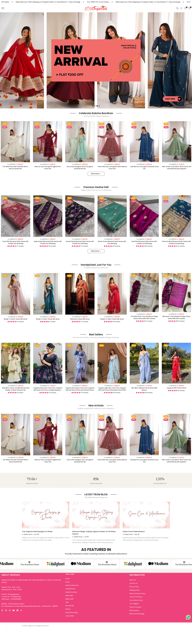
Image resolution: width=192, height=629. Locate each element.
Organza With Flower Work (176, 388)
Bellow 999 (69, 596)
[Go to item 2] (95, 105)
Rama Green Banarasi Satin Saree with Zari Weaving (112, 242)
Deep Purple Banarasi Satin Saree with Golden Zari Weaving (48, 242)
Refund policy (134, 610)
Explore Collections (72, 585)
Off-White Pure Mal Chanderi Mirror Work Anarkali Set (15, 168)
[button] (28, 124)
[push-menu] (3, 8)
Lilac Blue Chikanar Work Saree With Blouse (144, 389)
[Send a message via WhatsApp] (188, 617)
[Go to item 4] (99, 105)
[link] (96, 60)
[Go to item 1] (92, 105)
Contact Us (133, 583)
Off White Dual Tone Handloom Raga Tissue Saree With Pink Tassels (144, 317)
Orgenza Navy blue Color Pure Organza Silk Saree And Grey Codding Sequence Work (47, 389)
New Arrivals (70, 606)
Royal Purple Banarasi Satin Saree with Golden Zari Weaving (80, 242)
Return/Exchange (72, 612)
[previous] (28, 515)
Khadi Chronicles (71, 592)
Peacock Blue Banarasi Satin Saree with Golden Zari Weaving (176, 242)
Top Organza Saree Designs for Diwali (37, 531)
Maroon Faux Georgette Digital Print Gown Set (48, 168)
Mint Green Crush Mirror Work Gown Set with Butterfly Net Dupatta (176, 168)
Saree (68, 582)
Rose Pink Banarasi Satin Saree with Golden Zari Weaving (15, 242)
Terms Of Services (136, 597)
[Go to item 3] (97, 105)
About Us (133, 580)
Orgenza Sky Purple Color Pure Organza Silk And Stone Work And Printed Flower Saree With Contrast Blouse (79, 389)
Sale (67, 602)
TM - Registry (134, 604)
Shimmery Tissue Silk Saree (80, 319)
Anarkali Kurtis (70, 589)
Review (68, 609)
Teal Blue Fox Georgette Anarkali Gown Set (144, 168)
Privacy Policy (134, 587)
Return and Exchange (137, 614)
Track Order (70, 616)
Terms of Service (135, 607)
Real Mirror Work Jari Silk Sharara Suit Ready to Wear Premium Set (15, 389)
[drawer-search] (177, 8)
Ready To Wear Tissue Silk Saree (15, 319)
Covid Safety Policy (136, 600)
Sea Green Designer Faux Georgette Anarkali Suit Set (80, 168)
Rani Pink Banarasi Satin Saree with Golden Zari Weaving (144, 242)
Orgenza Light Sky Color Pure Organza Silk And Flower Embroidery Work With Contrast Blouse (112, 389)
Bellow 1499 (69, 599)
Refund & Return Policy (137, 594)
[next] (164, 515)
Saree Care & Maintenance (134, 531)
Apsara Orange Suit (17, 620)
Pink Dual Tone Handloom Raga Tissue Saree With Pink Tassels (176, 317)
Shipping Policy (135, 590)
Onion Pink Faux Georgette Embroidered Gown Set (112, 168)
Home (68, 579)
